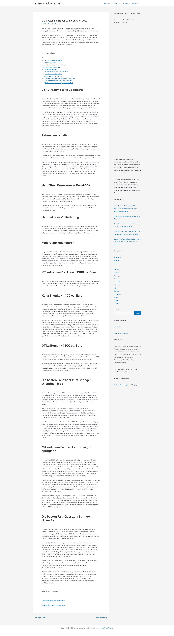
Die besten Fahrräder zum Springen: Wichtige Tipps (60, 78)
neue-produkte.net (47, 3)
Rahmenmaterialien (50, 62)
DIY (115, 266)
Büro (115, 263)
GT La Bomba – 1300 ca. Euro (53, 76)
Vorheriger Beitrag (39, 618)
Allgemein (117, 257)
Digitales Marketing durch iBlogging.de (126, 385)
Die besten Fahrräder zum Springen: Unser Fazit (59, 83)
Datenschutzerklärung (121, 333)
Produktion (117, 294)
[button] (109, 3)
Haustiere (117, 285)
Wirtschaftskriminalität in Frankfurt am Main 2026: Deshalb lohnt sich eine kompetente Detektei (126, 208)
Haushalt (117, 282)
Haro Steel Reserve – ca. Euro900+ (55, 65)
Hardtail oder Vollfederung (52, 67)
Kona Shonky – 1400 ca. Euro (53, 74)
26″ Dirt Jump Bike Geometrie (53, 60)
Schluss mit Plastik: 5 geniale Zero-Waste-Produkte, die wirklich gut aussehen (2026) (127, 241)
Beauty (116, 260)
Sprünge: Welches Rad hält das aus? (53, 600)
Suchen (116, 310)
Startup (116, 300)
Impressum (117, 327)
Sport (116, 297)
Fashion (116, 270)
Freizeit (116, 273)
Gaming (116, 276)
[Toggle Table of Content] (43, 58)
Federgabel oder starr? (51, 69)
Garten (116, 279)
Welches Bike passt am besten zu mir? (54, 605)
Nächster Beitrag (102, 618)
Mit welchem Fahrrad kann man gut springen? (58, 80)
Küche (116, 288)
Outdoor (45, 24)
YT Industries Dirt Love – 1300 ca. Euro (56, 71)
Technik (116, 303)
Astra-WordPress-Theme (105, 628)
